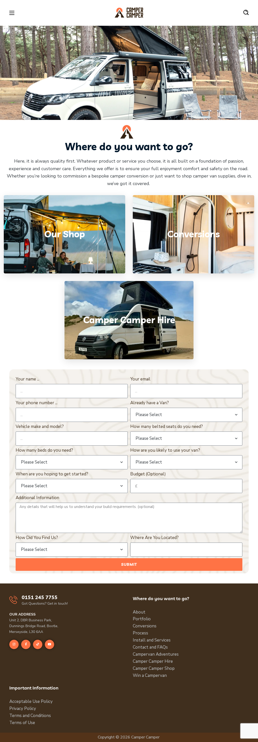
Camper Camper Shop (154, 668)
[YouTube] (49, 644)
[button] (246, 12)
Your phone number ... (36, 403)
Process (140, 633)
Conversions (144, 626)
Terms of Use (22, 723)
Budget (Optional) (148, 474)
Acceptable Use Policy (31, 701)
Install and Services (152, 640)
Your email (140, 379)
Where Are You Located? (154, 538)
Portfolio (142, 619)
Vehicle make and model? (40, 426)
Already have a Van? (149, 403)
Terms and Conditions (30, 716)
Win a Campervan (150, 675)
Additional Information (37, 498)
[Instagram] (14, 644)
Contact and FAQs (150, 647)
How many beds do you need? (44, 450)
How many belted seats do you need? (166, 426)
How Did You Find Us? (37, 538)
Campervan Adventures (156, 654)
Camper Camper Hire (153, 661)
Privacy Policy (22, 708)
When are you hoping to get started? (52, 474)
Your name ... (27, 379)
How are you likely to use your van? (165, 450)
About (139, 612)
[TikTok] (37, 644)
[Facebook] (25, 644)
